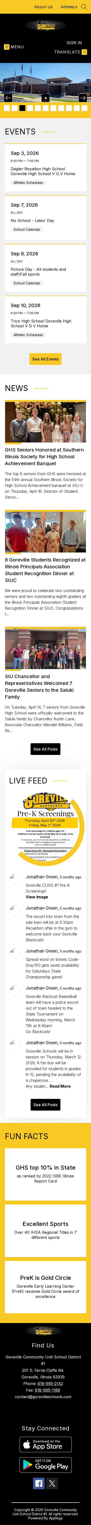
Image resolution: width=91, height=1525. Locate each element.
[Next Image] (83, 98)
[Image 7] (53, 108)
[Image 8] (61, 108)
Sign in (74, 42)
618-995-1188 (47, 1390)
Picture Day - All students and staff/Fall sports (38, 272)
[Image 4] (30, 108)
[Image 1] (7, 108)
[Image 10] (77, 108)
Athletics (69, 6)
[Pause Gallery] (45, 98)
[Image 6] (46, 108)
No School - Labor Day (34, 220)
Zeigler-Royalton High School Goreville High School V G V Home (44, 171)
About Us (43, 6)
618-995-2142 (50, 1383)
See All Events (45, 359)
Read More (60, 1086)
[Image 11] (84, 108)
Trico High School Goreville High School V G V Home (41, 323)
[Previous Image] (8, 98)
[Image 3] (22, 108)
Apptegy (56, 1518)
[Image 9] (69, 108)
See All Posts (45, 749)
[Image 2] (14, 108)
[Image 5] (38, 108)
